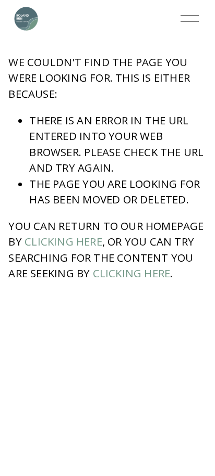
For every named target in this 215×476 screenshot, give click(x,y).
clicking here (63, 241)
